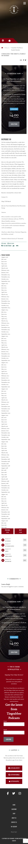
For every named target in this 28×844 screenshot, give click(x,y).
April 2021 (4, 398)
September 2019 (5, 439)
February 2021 (5, 402)
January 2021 (4, 404)
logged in (10, 587)
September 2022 (5, 360)
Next (20, 531)
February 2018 (5, 481)
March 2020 (4, 426)
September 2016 (5, 519)
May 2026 (4, 264)
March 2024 (4, 321)
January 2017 (4, 510)
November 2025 (5, 277)
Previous (7, 531)
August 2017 (4, 494)
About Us (14, 818)
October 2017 (4, 490)
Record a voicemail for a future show (11, 193)
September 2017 (5, 492)
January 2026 (4, 272)
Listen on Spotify (15, 768)
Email (5, 730)
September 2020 (5, 413)
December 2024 (5, 301)
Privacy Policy (14, 832)
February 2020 (5, 428)
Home (14, 805)
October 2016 (4, 516)
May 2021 (3, 395)
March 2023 (4, 347)
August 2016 (4, 521)
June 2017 (3, 499)
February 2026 (5, 270)
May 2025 (4, 290)
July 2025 (3, 286)
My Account (14, 826)
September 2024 (5, 308)
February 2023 (5, 349)
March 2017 (4, 505)
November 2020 (5, 409)
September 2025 (5, 281)
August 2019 (4, 442)
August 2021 (4, 389)
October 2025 (4, 279)
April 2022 (4, 371)
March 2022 (4, 374)
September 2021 (5, 387)
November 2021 (5, 382)
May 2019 (4, 448)
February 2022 (5, 376)
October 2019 (4, 437)
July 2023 (3, 338)
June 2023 (3, 341)
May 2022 (4, 369)
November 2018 (5, 461)
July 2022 (3, 365)
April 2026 (4, 266)
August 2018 (4, 468)
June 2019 (3, 446)
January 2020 (5, 431)
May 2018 (4, 475)
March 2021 (4, 400)
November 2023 (5, 330)
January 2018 (4, 483)
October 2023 (4, 332)
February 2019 (5, 455)
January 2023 (4, 352)
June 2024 (4, 314)
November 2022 (5, 356)
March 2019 (4, 453)
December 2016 (5, 512)
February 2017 (5, 508)
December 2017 (5, 486)
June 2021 (3, 393)
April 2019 (4, 450)
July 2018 (3, 470)
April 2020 (4, 424)
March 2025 (4, 294)
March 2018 (4, 479)
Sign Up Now (14, 124)
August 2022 (4, 363)
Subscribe (14, 109)
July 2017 (3, 497)
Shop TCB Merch (6, 201)
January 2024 (4, 325)
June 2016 (3, 525)
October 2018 (4, 464)
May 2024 (4, 316)
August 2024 (4, 310)
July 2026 (3, 259)
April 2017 (4, 503)
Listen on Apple (14, 781)
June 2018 (3, 472)
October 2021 (4, 385)
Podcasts (7, 48)
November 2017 (5, 488)
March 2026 (4, 268)
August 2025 (4, 283)
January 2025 (4, 299)
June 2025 (3, 288)
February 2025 (5, 297)
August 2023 (4, 336)
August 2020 (4, 415)
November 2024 (5, 303)
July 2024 (3, 312)
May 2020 (4, 422)
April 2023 (4, 345)
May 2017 (3, 501)
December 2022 (5, 354)
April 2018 (4, 477)
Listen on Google (15, 775)
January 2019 (4, 457)
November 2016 (5, 514)
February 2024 (5, 323)
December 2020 (5, 406)
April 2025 (4, 292)
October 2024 (5, 305)
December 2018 (5, 459)
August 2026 (4, 257)
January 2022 (4, 378)
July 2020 (3, 417)
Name (5, 721)
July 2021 (3, 391)
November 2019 (5, 435)
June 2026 (4, 262)
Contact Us (4, 197)
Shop (14, 813)
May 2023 (4, 343)
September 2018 (5, 466)
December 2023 (5, 327)
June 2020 (4, 420)
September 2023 (5, 334)
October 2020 (5, 411)
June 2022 (4, 367)
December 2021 (5, 380)
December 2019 (5, 433)
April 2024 (4, 319)
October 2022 (5, 358)
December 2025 (5, 275)
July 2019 (3, 444)
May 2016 (4, 527)
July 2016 (3, 523)
